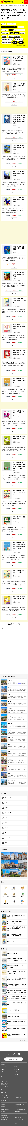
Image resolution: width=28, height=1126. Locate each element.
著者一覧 (3, 1092)
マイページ (18, 1097)
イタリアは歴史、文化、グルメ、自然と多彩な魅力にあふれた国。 (17, 682)
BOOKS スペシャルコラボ (14, 36)
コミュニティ (4, 1095)
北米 (6, 802)
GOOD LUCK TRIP (5, 1100)
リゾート (7, 822)
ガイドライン (17, 1106)
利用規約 (3, 1106)
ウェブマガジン (5, 1081)
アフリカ (7, 837)
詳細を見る (14, 78)
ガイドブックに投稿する (19, 1109)
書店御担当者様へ (5, 1109)
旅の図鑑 (4, 36)
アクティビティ (5, 903)
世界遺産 (14, 896)
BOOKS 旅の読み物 (6, 42)
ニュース (3, 1089)
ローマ (19, 683)
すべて (3, 23)
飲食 (5, 889)
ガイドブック (7, 5)
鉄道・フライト (14, 903)
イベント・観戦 (5, 896)
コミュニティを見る (14, 1059)
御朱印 (16, 33)
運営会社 (3, 1104)
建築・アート (14, 889)
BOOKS (15, 42)
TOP (2, 5)
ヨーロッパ (8, 798)
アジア (6, 827)
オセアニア (8, 812)
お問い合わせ (17, 1111)
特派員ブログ (4, 1084)
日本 (6, 842)
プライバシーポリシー (19, 1104)
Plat (11, 30)
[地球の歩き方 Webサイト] (7, 1)
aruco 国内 (4, 30)
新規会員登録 (5, 1097)
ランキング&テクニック (19, 30)
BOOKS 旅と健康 (18, 39)
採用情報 (3, 1111)
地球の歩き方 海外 (11, 23)
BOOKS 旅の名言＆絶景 (7, 39)
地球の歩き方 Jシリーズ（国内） (9, 27)
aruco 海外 (21, 27)
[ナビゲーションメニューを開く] (26, 2)
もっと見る (22, 1040)
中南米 (7, 807)
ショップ (22, 903)
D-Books (21, 42)
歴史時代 (22, 33)
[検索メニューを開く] (22, 2)
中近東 (7, 832)
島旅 (12, 33)
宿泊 (23, 889)
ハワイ (7, 817)
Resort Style (5, 33)
